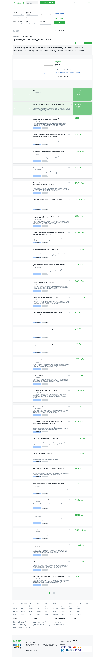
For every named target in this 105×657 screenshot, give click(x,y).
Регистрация (82, 2)
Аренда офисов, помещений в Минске (41, 625)
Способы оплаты (63, 644)
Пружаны (63, 614)
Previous (15, 69)
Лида (46, 606)
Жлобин (30, 609)
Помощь (28, 640)
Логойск (46, 609)
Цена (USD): (15, 12)
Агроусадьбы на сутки (59, 624)
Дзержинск (31, 603)
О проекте (34, 640)
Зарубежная (50, 7)
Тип (14, 30)
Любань (46, 614)
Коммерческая (60, 7)
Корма (38, 613)
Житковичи (31, 608)
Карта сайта (36, 650)
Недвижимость (16, 36)
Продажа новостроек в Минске (19, 621)
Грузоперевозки (72, 7)
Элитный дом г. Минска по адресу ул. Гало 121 (45, 530)
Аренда (14, 7)
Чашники (79, 614)
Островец (63, 606)
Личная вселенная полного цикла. (42, 438)
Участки (41, 7)
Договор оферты (29, 650)
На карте (72, 43)
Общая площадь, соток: (17, 21)
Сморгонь (71, 614)
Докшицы (31, 605)
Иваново (30, 613)
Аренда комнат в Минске (39, 622)
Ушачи (78, 611)
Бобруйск (15, 608)
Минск (14, 603)
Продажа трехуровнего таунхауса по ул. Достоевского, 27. (48, 329)
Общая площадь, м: (17, 17)
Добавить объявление (47, 2)
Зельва (30, 611)
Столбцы (79, 605)
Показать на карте (59, 13)
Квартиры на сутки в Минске (60, 621)
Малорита (55, 605)
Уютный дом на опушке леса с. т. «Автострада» (45, 468)
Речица (70, 603)
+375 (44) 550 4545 (65, 641)
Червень (86, 603)
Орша (62, 603)
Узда (78, 609)
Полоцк (62, 611)
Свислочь (71, 606)
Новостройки (32, 7)
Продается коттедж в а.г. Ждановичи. (42, 297)
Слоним (70, 609)
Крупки (46, 603)
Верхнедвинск (23, 606)
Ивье (38, 603)
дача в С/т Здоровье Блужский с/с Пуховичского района (47, 500)
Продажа (22, 7)
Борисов (14, 613)
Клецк (38, 608)
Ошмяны (63, 608)
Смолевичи (71, 613)
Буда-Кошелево (24, 603)
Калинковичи (39, 605)
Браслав (14, 614)
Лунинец (46, 613)
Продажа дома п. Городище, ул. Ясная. (43, 406)
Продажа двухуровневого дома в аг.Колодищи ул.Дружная (48, 545)
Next (41, 69)
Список (80, 43)
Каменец (38, 606)
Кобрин (38, 609)
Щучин (86, 605)
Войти (89, 2)
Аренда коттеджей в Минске (39, 624)
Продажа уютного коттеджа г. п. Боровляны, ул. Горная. (47, 199)
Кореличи (39, 611)
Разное (90, 7)
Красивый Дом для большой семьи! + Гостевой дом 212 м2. (48, 359)
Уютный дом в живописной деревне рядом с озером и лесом (48, 104)
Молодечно (55, 608)
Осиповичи (63, 605)
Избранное (74, 2)
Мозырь (54, 606)
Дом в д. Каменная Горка (39, 453)
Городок (22, 614)
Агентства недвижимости (49, 640)
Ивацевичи (31, 614)
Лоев (46, 611)
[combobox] (45, 14)
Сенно (70, 608)
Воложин (23, 609)
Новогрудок (55, 614)
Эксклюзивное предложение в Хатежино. (44, 249)
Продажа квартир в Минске (19, 622)
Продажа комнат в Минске (19, 624)
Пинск (62, 609)
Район (17, 30)
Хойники (79, 613)
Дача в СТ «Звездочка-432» (40, 375)
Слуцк (70, 611)
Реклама (40, 640)
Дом (34, 90)
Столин (78, 606)
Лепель (46, 605)
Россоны (71, 605)
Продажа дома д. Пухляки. (40, 167)
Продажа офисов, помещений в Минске (21, 627)
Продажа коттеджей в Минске (20, 625)
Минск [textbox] (42, 14)
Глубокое (23, 613)
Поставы (62, 613)
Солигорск (79, 603)
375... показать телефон (60, 76)
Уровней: (28, 21)
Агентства (82, 7)
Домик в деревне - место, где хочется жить (44, 515)
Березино (15, 606)
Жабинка (31, 606)
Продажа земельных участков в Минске (21, 628)
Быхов (22, 605)
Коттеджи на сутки (57, 622)
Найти (59, 22)
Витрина (88, 43)
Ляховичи (55, 603)
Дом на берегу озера (63, 69)
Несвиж (54, 613)
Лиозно (46, 608)
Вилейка (22, 608)
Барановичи (15, 605)
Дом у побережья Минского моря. (42, 390)
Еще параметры (59, 18)
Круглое (38, 614)
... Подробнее (45, 144)
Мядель (54, 611)
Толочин (79, 608)
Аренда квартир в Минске (39, 621)
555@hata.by (76, 641)
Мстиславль (55, 609)
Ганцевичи (23, 611)
